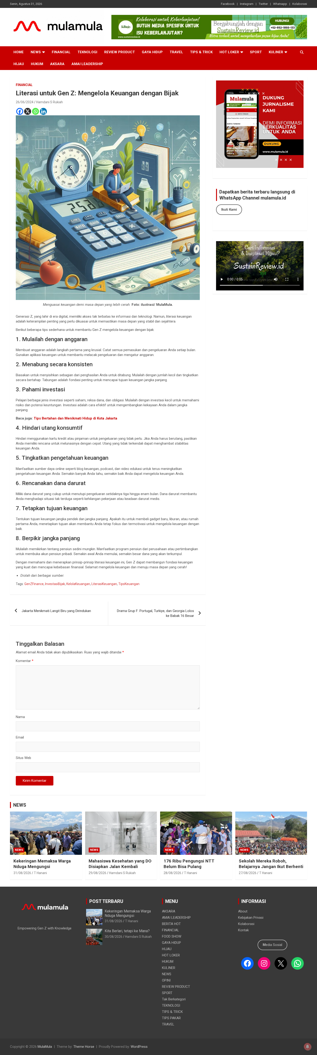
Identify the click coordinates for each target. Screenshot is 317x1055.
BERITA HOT (171, 924)
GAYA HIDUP (152, 52)
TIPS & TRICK (201, 52)
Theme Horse (83, 1047)
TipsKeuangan (128, 584)
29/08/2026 (97, 873)
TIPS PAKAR (171, 1018)
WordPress (139, 1047)
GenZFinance (34, 584)
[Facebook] (19, 111)
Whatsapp (280, 4)
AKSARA (57, 64)
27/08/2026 (247, 873)
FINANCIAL (61, 52)
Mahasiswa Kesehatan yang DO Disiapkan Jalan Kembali (120, 863)
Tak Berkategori (174, 999)
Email (20, 737)
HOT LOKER (229, 52)
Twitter (263, 4)
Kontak (243, 930)
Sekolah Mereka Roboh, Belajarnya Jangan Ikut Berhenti (271, 863)
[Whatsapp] (35, 111)
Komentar (24, 661)
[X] (27, 111)
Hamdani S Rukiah (49, 102)
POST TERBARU (106, 901)
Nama (20, 717)
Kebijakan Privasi (250, 917)
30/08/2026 (113, 937)
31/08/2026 (22, 873)
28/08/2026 (172, 873)
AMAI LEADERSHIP (87, 64)
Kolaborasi (299, 4)
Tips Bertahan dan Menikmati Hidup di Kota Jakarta (75, 418)
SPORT (256, 52)
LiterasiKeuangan (104, 584)
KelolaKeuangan (78, 584)
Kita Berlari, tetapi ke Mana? (127, 931)
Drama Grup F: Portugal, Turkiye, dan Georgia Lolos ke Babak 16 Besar (155, 613)
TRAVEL (176, 52)
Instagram (246, 4)
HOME (18, 52)
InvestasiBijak (55, 584)
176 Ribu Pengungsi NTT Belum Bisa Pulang (189, 863)
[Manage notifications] (307, 1046)
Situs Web (23, 758)
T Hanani (40, 873)
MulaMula (45, 1047)
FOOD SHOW (171, 936)
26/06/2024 (24, 102)
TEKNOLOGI (87, 52)
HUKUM (37, 64)
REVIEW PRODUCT (119, 52)
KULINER (276, 52)
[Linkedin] (43, 111)
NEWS (36, 52)
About (242, 911)
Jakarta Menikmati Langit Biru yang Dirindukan (56, 611)
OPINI (166, 980)
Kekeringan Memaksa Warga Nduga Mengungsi (42, 863)
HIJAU (18, 64)
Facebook (228, 4)
